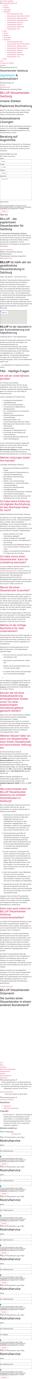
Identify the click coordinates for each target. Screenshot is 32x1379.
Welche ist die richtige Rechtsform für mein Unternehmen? (13, 628)
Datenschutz (4, 201)
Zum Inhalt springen (6, 1)
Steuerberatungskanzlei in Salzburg (12, 571)
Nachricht (3, 176)
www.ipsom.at (16, 1134)
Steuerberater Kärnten (14, 24)
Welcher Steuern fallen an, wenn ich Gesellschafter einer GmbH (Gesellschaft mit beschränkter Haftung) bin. (15, 741)
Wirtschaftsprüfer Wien (15, 14)
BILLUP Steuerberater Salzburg (15, 94)
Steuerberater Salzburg (15, 22)
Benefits (6, 7)
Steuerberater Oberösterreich (17, 18)
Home (6, 5)
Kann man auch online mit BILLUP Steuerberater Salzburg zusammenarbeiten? (15, 913)
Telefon (2, 170)
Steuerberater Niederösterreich (17, 20)
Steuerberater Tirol (13, 29)
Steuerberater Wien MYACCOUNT (18, 16)
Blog (5, 31)
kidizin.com (8, 258)
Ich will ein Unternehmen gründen (14, 377)
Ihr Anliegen (4, 1334)
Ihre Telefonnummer (6, 1151)
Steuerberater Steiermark (15, 27)
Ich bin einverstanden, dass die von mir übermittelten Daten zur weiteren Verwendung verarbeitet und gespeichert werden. (15, 207)
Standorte (7, 12)
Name (2, 158)
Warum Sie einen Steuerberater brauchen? (15, 589)
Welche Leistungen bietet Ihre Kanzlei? (15, 459)
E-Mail (2, 164)
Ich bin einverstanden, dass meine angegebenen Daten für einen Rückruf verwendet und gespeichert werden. (12, 1160)
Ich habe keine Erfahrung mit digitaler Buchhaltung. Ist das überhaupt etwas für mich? (15, 506)
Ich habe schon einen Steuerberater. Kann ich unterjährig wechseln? (14, 559)
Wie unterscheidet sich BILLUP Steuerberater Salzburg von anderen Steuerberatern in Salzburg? (13, 794)
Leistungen (7, 10)
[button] (16, 377)
